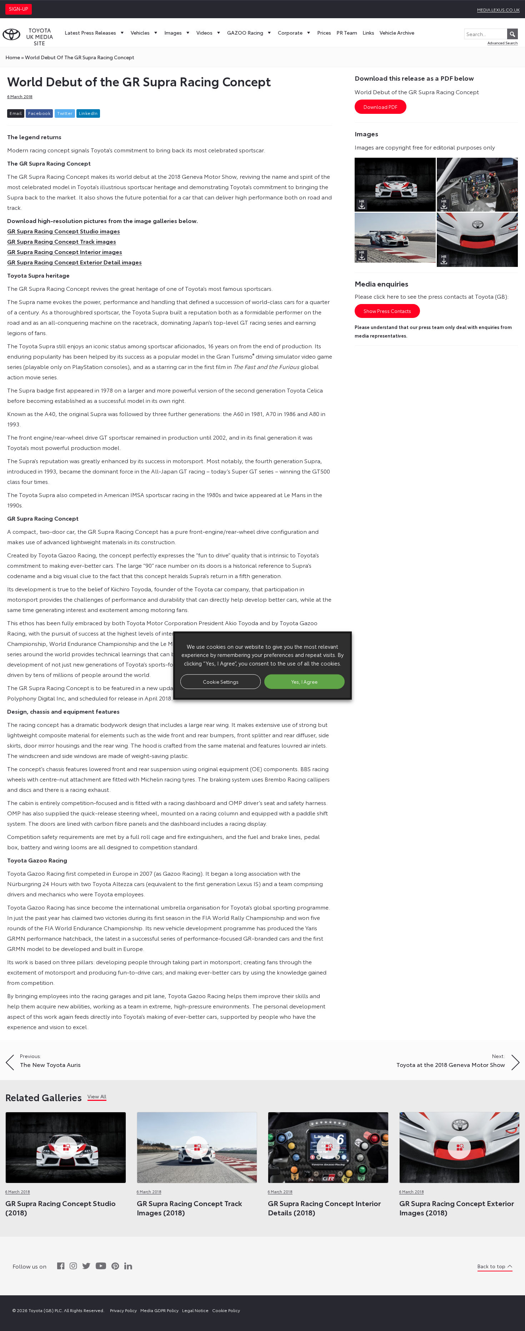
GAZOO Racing (245, 32)
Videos (204, 32)
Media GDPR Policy (159, 1310)
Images (173, 32)
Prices (324, 32)
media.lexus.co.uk (498, 9)
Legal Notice (195, 1310)
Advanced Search (503, 42)
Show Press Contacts (387, 311)
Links (368, 32)
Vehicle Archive (397, 32)
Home (12, 57)
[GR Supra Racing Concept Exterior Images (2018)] (460, 1146)
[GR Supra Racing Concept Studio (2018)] (66, 1146)
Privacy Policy (123, 1310)
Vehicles (140, 32)
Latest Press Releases (90, 32)
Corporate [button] (290, 32)
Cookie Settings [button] (221, 681)
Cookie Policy (226, 1310)
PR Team (346, 32)
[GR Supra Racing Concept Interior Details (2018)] (328, 1146)
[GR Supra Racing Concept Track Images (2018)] (197, 1146)
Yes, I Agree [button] (304, 681)
